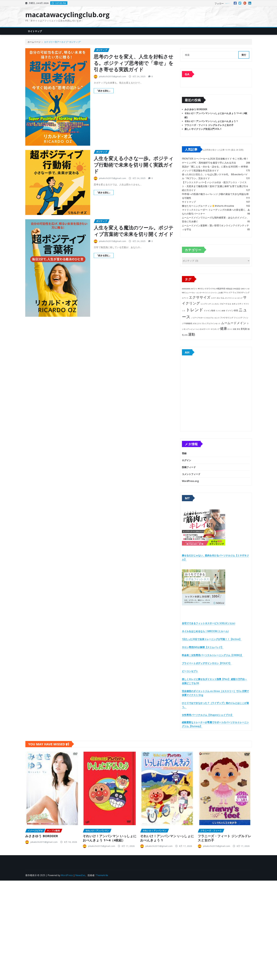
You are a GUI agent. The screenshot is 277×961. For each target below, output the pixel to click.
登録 (184, 453)
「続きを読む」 (103, 90)
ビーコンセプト (190, 671)
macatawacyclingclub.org (67, 14)
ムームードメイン (233, 323)
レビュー (192, 329)
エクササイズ (199, 297)
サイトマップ (35, 31)
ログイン (186, 460)
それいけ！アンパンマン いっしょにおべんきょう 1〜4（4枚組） (110, 838)
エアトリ (185, 298)
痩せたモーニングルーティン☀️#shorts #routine (208, 205)
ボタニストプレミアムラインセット (207, 323)
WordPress (67, 875)
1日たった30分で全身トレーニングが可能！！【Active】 (212, 639)
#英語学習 (220, 288)
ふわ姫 (220, 292)
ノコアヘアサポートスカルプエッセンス (205, 318)
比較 (234, 329)
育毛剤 (244, 328)
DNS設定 (236, 289)
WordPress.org (190, 481)
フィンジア (238, 318)
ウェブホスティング (241, 292)
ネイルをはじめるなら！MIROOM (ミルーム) (205, 631)
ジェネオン (215, 304)
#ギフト (194, 289)
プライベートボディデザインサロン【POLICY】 (206, 663)
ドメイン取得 (209, 310)
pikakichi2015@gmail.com (112, 76)
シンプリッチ (206, 304)
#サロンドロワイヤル (207, 288)
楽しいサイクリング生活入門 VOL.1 (203, 129)
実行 (244, 54)
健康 (223, 328)
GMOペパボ (245, 289)
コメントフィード (191, 474)
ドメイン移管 (220, 311)
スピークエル (225, 304)
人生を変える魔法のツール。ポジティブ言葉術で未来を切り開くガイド (134, 230)
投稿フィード (189, 467)
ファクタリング (226, 317)
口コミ (230, 329)
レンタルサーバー (203, 329)
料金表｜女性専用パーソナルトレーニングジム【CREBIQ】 (212, 655)
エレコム (220, 297)
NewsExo (80, 875)
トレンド (194, 310)
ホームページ (34, 41)
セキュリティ (237, 303)
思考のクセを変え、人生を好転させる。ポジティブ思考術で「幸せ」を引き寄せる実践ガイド (134, 62)
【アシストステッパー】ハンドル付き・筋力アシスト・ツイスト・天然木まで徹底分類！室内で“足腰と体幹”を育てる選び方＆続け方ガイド (215, 186)
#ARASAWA (186, 289)
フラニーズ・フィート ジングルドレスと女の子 (209, 125)
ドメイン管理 (232, 310)
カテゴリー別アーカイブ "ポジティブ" (62, 41)
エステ (213, 298)
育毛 (238, 329)
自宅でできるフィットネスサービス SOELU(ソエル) (208, 623)
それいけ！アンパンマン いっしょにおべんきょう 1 (211, 121)
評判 (186, 335)
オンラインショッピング (234, 298)
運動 (191, 334)
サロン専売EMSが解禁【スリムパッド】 (202, 647)
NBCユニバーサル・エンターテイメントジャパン (199, 292)
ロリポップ (215, 329)
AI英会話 (229, 288)
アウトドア (227, 292)
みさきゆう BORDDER (196, 109)
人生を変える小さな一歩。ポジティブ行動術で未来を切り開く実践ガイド (134, 164)
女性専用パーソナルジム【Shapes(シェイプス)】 (207, 714)
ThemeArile (102, 875)
